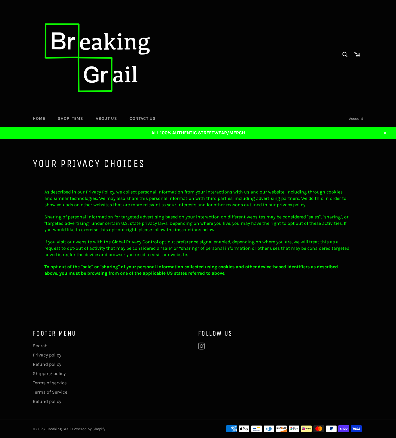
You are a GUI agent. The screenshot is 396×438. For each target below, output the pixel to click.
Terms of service (50, 382)
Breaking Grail (58, 429)
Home (39, 118)
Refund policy (47, 364)
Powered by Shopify (88, 429)
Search (40, 345)
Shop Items (70, 118)
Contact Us (142, 118)
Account (356, 118)
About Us (106, 118)
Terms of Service (50, 392)
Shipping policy (49, 373)
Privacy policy (47, 355)
